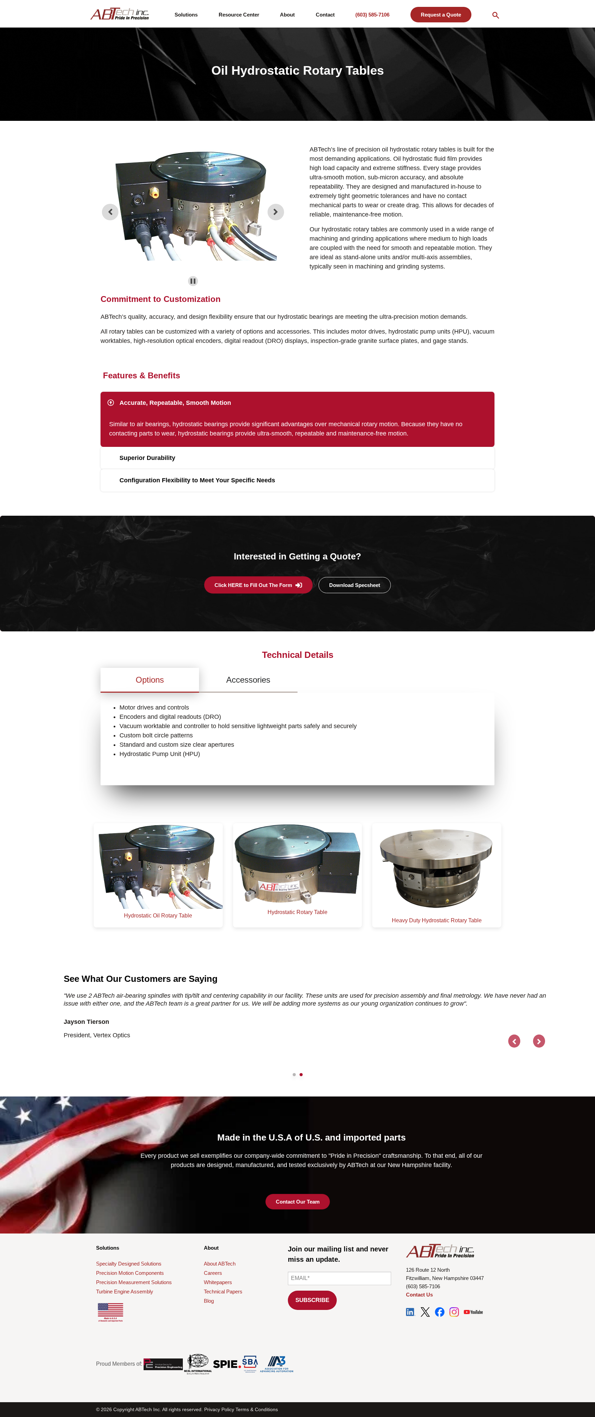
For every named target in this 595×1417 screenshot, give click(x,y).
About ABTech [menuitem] (220, 1264)
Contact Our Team (298, 1202)
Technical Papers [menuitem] (223, 1291)
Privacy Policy (219, 1409)
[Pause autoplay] (193, 281)
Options (150, 679)
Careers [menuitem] (213, 1273)
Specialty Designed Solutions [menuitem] (128, 1264)
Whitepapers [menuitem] (218, 1282)
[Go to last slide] (110, 212)
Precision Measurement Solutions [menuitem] (134, 1282)
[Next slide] (276, 212)
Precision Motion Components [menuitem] (130, 1273)
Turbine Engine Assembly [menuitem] (124, 1291)
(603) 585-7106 (372, 15)
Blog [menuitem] (209, 1301)
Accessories (248, 679)
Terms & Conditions (257, 1409)
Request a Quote (441, 15)
